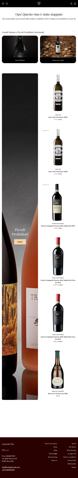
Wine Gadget (53, 454)
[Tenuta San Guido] (58, 49)
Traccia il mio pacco (51, 444)
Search (74, 444)
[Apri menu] (2, 3)
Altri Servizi (72, 447)
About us (54, 460)
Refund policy (72, 464)
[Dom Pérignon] (20, 49)
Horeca (74, 467)
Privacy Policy (72, 460)
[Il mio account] (70, 3)
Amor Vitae (58, 115)
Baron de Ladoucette (58, 391)
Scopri (19, 242)
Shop (55, 450)
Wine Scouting (52, 457)
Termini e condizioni (69, 457)
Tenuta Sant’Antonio (58, 223)
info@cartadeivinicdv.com (11, 467)
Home (55, 447)
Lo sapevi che (72, 454)
